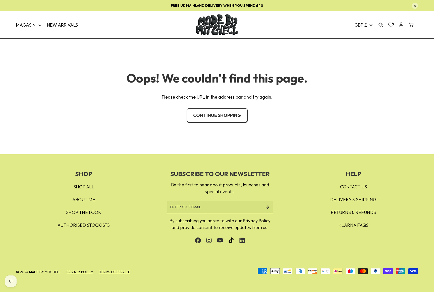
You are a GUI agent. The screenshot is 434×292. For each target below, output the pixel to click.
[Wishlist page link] (391, 25)
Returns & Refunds (353, 212)
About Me (83, 199)
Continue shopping (217, 115)
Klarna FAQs (353, 225)
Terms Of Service (114, 272)
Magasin (25, 25)
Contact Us (353, 187)
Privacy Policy (256, 221)
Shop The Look (83, 212)
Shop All (83, 187)
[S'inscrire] (267, 207)
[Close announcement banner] (415, 6)
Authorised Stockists (84, 225)
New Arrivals (62, 25)
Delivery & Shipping (353, 199)
